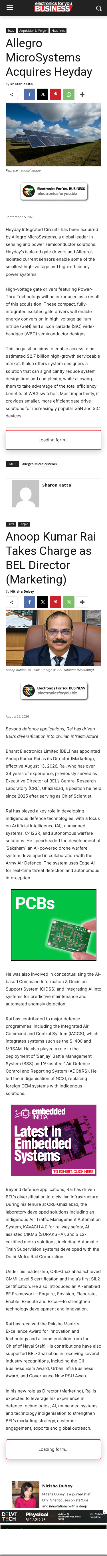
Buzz (11, 31)
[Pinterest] (55, 94)
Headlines (58, 31)
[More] (82, 94)
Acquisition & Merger (33, 31)
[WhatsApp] (68, 94)
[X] (42, 94)
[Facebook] (29, 94)
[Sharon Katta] (25, 493)
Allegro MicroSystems (39, 464)
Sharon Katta (21, 83)
